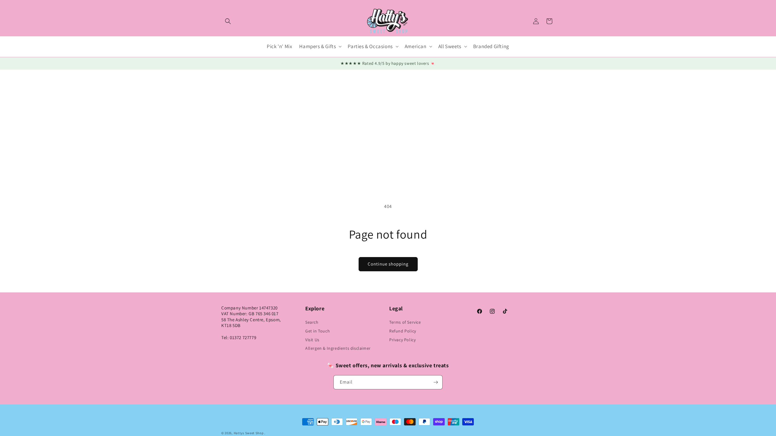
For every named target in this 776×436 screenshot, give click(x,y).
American (415, 46)
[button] (228, 21)
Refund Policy (402, 331)
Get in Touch (317, 331)
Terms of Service (405, 322)
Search (312, 322)
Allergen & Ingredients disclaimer (338, 348)
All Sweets (449, 46)
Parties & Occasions (370, 46)
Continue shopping (388, 264)
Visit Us (312, 339)
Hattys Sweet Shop (249, 433)
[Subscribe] (435, 382)
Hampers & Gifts (317, 46)
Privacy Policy (402, 339)
